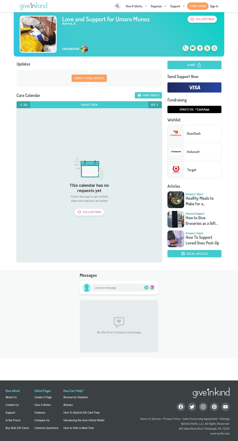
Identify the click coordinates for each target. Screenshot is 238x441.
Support (175, 6)
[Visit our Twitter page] (192, 407)
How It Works (134, 6)
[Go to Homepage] (33, 6)
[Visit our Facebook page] (181, 407)
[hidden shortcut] (177, 48)
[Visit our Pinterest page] (214, 407)
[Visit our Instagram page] (203, 407)
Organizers (70, 49)
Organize (156, 6)
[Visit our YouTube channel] (225, 407)
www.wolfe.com (220, 433)
